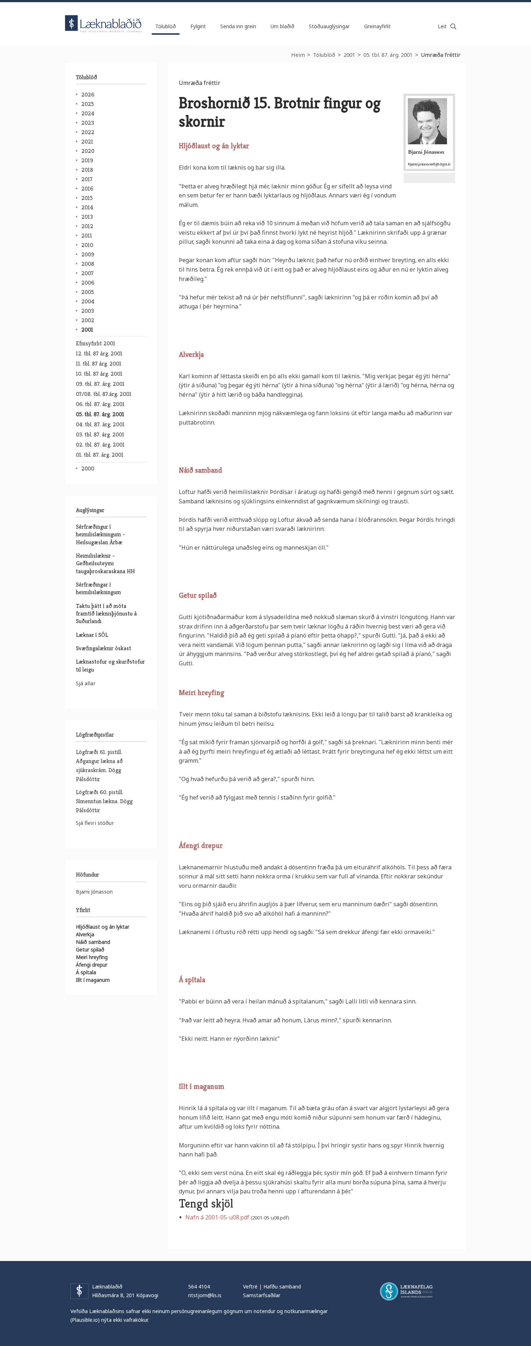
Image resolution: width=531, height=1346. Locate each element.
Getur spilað (90, 949)
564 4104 (199, 1286)
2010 (87, 245)
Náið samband (93, 941)
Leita (453, 26)
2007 (87, 273)
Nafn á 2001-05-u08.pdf (217, 1217)
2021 (87, 141)
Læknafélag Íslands (406, 1291)
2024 (87, 113)
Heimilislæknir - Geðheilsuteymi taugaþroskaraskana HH (105, 563)
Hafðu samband (282, 1286)
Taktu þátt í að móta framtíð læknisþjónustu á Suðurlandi (106, 613)
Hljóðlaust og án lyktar (102, 926)
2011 (86, 235)
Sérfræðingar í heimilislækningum (98, 588)
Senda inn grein (238, 26)
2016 (87, 188)
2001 (349, 54)
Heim (298, 54)
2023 (87, 123)
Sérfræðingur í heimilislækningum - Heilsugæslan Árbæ (100, 534)
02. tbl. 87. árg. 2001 (100, 444)
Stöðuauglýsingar (329, 26)
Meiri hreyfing (92, 957)
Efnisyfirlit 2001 (95, 343)
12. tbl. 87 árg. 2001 (99, 353)
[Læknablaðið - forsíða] (103, 17)
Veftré (250, 1286)
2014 (87, 207)
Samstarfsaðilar (261, 1295)
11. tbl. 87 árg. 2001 (98, 363)
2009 (87, 254)
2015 (87, 198)
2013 (87, 217)
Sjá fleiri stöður (95, 822)
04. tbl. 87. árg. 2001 (100, 424)
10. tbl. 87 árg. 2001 (99, 374)
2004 (87, 301)
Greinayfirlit (377, 26)
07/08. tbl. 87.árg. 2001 (103, 394)
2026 (87, 94)
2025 (87, 104)
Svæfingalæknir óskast (103, 648)
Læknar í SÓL (92, 635)
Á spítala (86, 972)
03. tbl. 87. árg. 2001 (100, 434)
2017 (86, 179)
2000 (87, 468)
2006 (87, 282)
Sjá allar (86, 683)
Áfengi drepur (91, 964)
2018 (87, 170)
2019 (87, 160)
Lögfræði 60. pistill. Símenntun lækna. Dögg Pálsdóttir (104, 801)
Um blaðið (282, 26)
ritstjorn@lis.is (204, 1295)
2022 (87, 132)
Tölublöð (324, 54)
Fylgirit (198, 26)
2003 (87, 311)
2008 (87, 264)
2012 (87, 226)
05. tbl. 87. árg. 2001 (388, 54)
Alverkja (85, 934)
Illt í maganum (93, 979)
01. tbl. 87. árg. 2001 (100, 455)
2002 (87, 320)
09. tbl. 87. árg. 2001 (100, 384)
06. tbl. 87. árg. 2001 (100, 404)
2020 (87, 151)
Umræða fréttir (441, 54)
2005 (87, 292)
